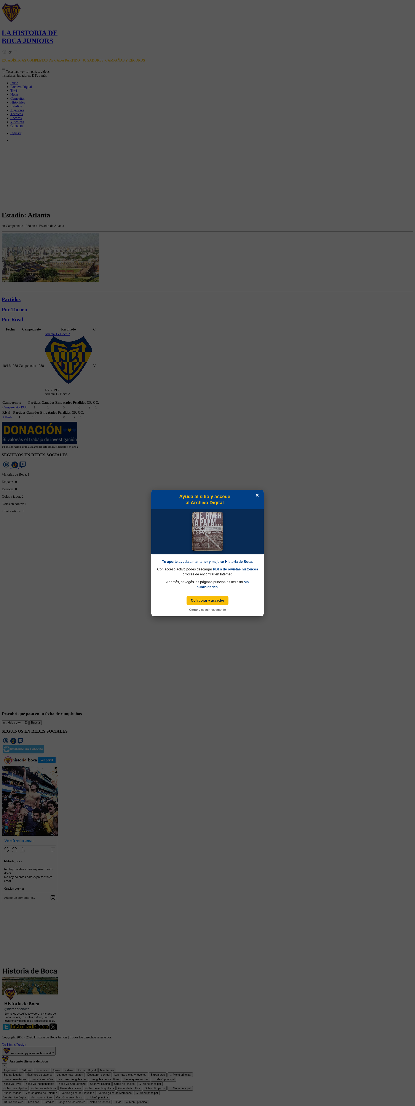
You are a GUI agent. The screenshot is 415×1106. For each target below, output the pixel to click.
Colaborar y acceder (207, 600)
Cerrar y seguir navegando (207, 609)
